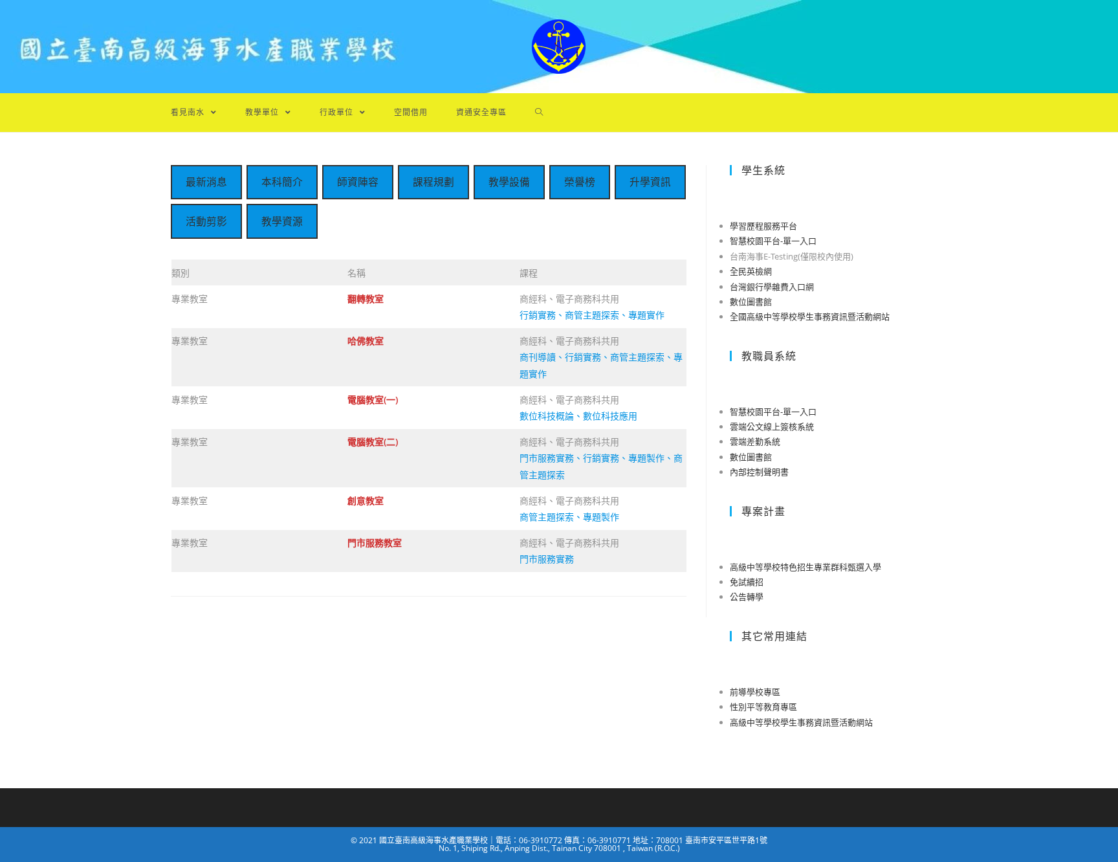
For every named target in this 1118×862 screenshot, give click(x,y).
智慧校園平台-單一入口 (773, 241)
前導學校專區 (755, 692)
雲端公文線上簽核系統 (772, 426)
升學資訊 (650, 182)
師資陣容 (357, 182)
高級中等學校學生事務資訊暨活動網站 (801, 722)
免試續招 (746, 582)
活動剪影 (206, 221)
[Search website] (539, 112)
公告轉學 (746, 596)
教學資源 (282, 221)
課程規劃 (433, 182)
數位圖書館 (751, 301)
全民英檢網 (751, 271)
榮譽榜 (579, 182)
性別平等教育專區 (763, 707)
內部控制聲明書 (759, 472)
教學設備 (509, 182)
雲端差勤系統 (755, 441)
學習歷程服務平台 (763, 226)
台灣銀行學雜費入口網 (772, 287)
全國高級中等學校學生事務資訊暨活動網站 (810, 316)
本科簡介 (282, 182)
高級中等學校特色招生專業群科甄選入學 (805, 567)
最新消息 (206, 182)
